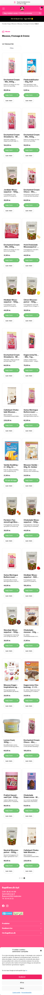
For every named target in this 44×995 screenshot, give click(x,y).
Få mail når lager (11, 480)
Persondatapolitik (26, 992)
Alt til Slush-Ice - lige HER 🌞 (22, 19)
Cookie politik (16, 992)
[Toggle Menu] (3, 9)
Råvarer (14, 24)
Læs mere (8, 100)
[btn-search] (40, 13)
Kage (9, 24)
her (26, 970)
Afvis (22, 983)
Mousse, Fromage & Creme (26, 24)
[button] (41, 951)
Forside (4, 24)
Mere (22, 988)
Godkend (22, 977)
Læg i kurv (9, 95)
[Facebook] (3, 906)
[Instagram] (7, 906)
